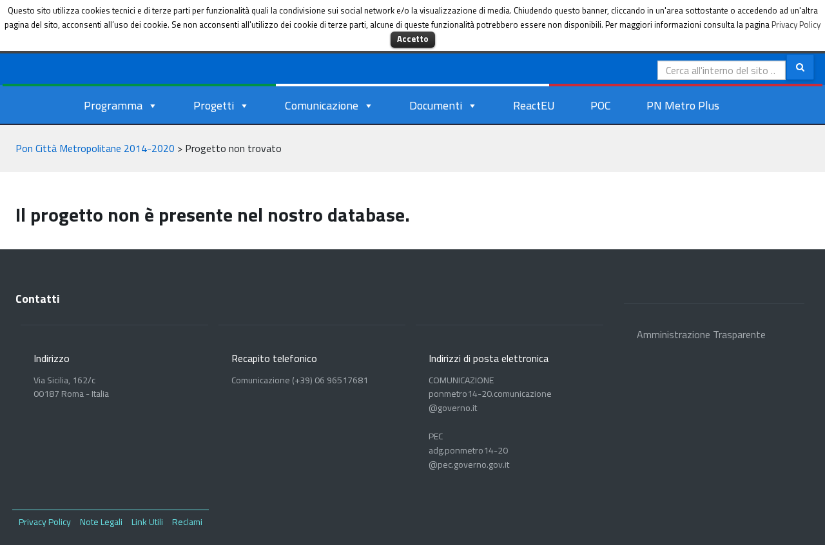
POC (600, 105)
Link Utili (147, 521)
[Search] (800, 67)
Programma (113, 105)
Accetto (413, 38)
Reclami (187, 521)
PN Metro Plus (682, 105)
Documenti (435, 105)
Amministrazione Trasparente (701, 334)
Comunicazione (321, 105)
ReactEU (534, 105)
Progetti (213, 105)
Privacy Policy (45, 521)
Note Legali (101, 521)
